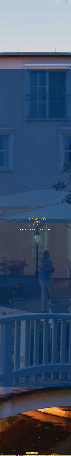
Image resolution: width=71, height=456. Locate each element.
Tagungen (48, 455)
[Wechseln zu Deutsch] (68, 1)
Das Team (53, 455)
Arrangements (34, 455)
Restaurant (40, 455)
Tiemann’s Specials (19, 455)
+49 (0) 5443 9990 (58, 1)
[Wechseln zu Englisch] (66, 1)
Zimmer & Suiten (27, 455)
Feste (44, 455)
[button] (2, 454)
